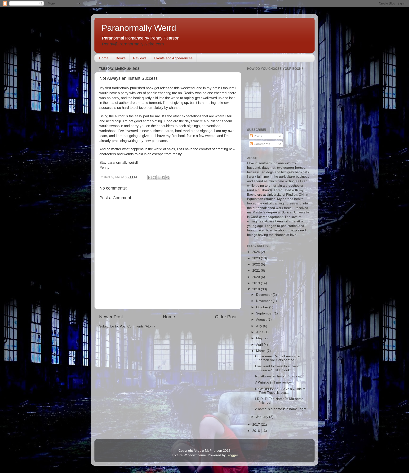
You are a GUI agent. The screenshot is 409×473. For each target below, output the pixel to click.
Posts (257, 136)
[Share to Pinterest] (167, 177)
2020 (256, 277)
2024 (256, 252)
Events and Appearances (173, 58)
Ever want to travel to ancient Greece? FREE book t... (277, 368)
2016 (256, 431)
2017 (256, 424)
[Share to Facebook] (163, 177)
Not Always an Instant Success (278, 376)
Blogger (232, 455)
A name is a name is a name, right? (281, 409)
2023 (256, 258)
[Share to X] (158, 177)
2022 (256, 264)
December (264, 294)
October (262, 307)
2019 (256, 283)
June (260, 332)
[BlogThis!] (154, 177)
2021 (256, 270)
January (262, 417)
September (265, 313)
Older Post (225, 316)
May (259, 338)
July (259, 326)
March (261, 351)
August (261, 319)
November (264, 301)
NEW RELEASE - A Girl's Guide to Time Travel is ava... (280, 390)
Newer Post (111, 316)
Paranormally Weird (139, 28)
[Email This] (149, 177)
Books (121, 58)
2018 (256, 289)
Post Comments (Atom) (137, 326)
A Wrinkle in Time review (273, 382)
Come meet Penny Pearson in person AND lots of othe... (277, 358)
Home (103, 58)
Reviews (140, 58)
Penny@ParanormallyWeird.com (133, 44)
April (260, 344)
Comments (261, 144)
